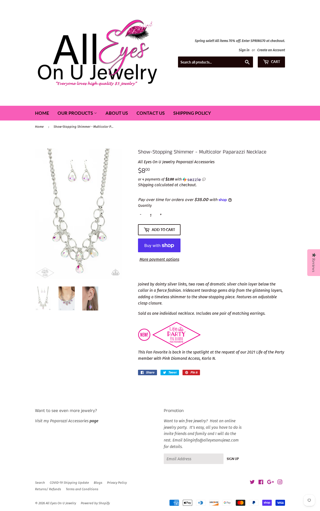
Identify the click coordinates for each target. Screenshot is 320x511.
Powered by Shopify (95, 503)
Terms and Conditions (82, 489)
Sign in (244, 50)
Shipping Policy (192, 113)
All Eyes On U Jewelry (61, 503)
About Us (117, 113)
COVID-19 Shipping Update (69, 482)
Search (40, 482)
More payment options (159, 259)
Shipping (146, 184)
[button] (211, 179)
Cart (275, 62)
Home (42, 113)
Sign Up (233, 459)
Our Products (76, 113)
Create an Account (271, 50)
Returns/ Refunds (48, 489)
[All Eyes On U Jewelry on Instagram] (280, 482)
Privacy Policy (117, 482)
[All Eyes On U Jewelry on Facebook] (261, 482)
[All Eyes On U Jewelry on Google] (270, 482)
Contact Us (150, 113)
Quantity (145, 206)
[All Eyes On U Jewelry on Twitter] (252, 482)
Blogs (98, 482)
